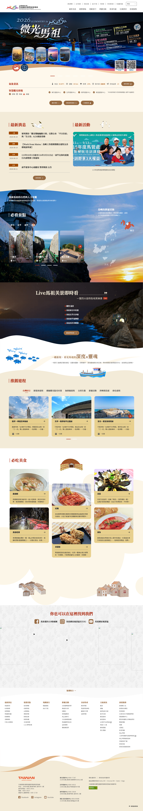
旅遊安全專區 (123, 708)
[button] (139, 44)
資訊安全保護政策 (104, 778)
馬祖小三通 (103, 725)
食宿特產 (113, 9)
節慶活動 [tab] (93, 391)
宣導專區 (7, 711)
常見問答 (122, 711)
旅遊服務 (133, 9)
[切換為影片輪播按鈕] (24, 67)
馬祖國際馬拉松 (67, 722)
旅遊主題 (26, 717)
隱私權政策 (92, 778)
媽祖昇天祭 (65, 708)
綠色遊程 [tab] (116, 391)
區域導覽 (26, 706)
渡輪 (101, 708)
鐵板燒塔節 (65, 727)
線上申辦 (122, 733)
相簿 (120, 725)
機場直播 (103, 727)
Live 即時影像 (28, 725)
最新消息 (72, 9)
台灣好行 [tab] (26, 391)
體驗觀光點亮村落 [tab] (54, 391)
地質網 (102, 4)
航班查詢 (103, 717)
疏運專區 (7, 717)
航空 (101, 706)
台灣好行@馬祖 (105, 722)
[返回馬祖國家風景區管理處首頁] (23, 7)
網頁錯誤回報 (134, 806)
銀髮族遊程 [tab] (38, 391)
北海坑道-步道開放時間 (126, 714)
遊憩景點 (82, 9)
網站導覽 (70, 4)
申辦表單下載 (123, 741)
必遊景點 (26, 711)
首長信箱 (86, 4)
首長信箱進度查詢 (124, 747)
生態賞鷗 (64, 725)
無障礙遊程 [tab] (70, 391)
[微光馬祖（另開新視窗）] (71, 44)
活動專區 (7, 719)
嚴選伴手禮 (84, 711)
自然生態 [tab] (82, 391)
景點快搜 (26, 714)
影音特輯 (122, 730)
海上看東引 (65, 717)
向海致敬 (7, 708)
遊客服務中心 (123, 717)
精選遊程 (45, 706)
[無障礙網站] (93, 787)
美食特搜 (83, 706)
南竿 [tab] (26, 225)
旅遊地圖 (26, 719)
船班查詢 (103, 719)
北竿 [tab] (19, 225)
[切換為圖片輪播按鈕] (16, 67)
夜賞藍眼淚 (65, 714)
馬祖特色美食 (85, 708)
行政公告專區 (9, 722)
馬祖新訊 (7, 706)
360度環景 (27, 722)
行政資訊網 (110, 4)
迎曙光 (64, 711)
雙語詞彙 (122, 722)
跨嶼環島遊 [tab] (104, 391)
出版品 (121, 727)
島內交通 (103, 714)
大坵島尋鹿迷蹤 (67, 719)
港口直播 (103, 730)
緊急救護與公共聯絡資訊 (126, 719)
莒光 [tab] (33, 225)
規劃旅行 (92, 9)
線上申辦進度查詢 (124, 738)
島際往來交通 (104, 711)
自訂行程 (94, 4)
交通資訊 (123, 9)
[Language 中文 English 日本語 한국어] (131, 4)
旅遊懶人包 (122, 706)
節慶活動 (102, 9)
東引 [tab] (12, 225)
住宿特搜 (83, 714)
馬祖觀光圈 (120, 4)
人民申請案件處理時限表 (126, 736)
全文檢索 (78, 4)
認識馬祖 (26, 708)
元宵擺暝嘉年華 (67, 706)
